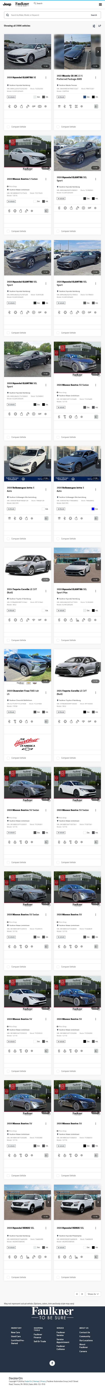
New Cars (15, 1332)
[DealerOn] (16, 1378)
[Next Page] (82, 1294)
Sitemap (36, 1381)
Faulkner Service (61, 1334)
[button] (48, 52)
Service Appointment (63, 1341)
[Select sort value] (99, 25)
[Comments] (96, 106)
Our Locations (86, 1340)
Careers (83, 1351)
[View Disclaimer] (45, 106)
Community (84, 1336)
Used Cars (16, 1336)
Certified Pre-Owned (17, 1342)
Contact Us (84, 1332)
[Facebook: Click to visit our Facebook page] (52, 1363)
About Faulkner (83, 1346)
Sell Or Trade (40, 1341)
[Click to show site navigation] (100, 5)
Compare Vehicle (18, 126)
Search (94, 15)
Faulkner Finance (38, 1336)
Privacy (43, 1381)
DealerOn (28, 1381)
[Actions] (45, 77)
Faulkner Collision (61, 1348)
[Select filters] (94, 26)
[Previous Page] (77, 1294)
